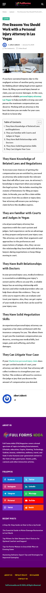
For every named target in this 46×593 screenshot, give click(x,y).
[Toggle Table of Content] (38, 122)
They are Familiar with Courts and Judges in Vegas (21, 134)
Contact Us (23, 579)
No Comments (10, 48)
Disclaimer (34, 575)
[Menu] (4, 4)
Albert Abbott (15, 45)
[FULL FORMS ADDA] (23, 4)
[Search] (42, 4)
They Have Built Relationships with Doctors (21, 141)
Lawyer (11, 12)
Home (5, 12)
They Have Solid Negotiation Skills (21, 146)
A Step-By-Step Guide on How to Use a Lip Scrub (22, 525)
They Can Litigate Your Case (18, 149)
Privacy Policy (21, 575)
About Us (8, 575)
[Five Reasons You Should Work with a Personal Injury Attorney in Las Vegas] (23, 63)
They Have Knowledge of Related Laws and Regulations (22, 128)
